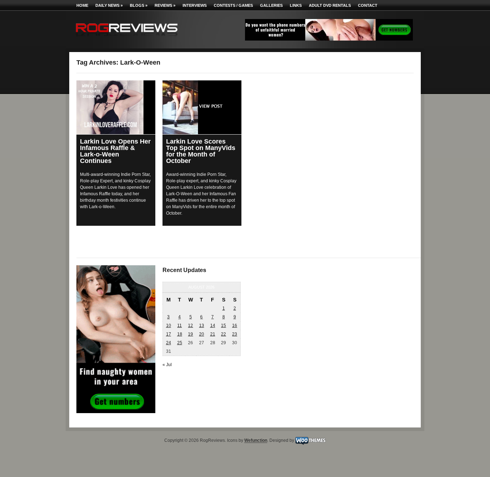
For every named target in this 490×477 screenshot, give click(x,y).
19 (190, 334)
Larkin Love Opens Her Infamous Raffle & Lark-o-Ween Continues (115, 151)
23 (234, 334)
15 (223, 325)
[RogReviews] (126, 37)
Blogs (138, 5)
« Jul (167, 364)
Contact (367, 5)
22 (223, 334)
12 (190, 325)
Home (82, 5)
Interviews (195, 5)
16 (234, 325)
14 (212, 325)
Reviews (165, 5)
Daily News (109, 5)
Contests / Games (233, 5)
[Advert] (329, 39)
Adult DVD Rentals (330, 5)
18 (179, 334)
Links (296, 5)
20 (201, 334)
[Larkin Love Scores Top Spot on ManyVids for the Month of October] (201, 107)
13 (201, 325)
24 (168, 342)
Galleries (271, 5)
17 (168, 334)
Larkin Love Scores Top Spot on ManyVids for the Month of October (200, 151)
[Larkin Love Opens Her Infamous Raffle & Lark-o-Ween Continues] (115, 107)
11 (179, 325)
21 (212, 334)
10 (168, 325)
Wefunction (255, 440)
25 (179, 342)
